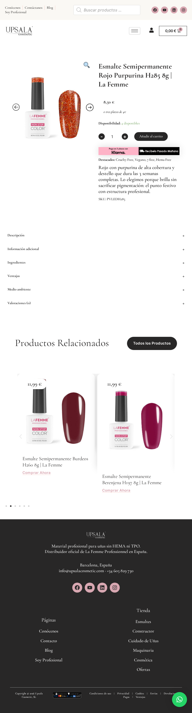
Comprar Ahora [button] (36, 473)
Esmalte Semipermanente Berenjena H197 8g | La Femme (132, 479)
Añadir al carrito (151, 136)
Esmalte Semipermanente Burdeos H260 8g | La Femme (55, 462)
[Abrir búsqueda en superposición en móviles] (107, 10)
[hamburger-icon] (134, 30)
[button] (96, 235)
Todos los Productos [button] (152, 343)
